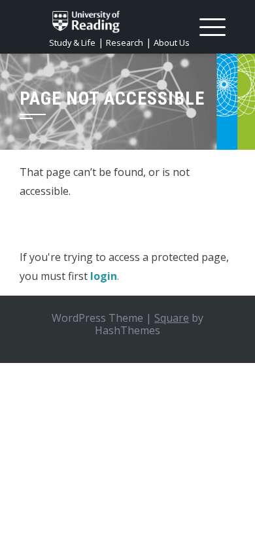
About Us (172, 42)
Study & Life (72, 42)
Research (124, 42)
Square (171, 318)
